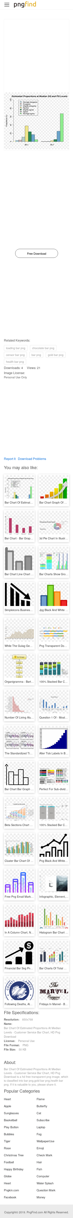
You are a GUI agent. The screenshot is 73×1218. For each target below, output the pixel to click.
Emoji (40, 1148)
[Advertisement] (36, 55)
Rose (7, 1148)
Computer (43, 1176)
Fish (39, 1169)
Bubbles (9, 1134)
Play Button (11, 1127)
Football (9, 1162)
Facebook (10, 1197)
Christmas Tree (14, 1155)
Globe (7, 1176)
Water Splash (45, 1183)
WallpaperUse (45, 1141)
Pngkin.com (11, 1190)
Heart (7, 1099)
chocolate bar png (43, 348)
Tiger (7, 1141)
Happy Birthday (14, 1169)
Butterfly (42, 1106)
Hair (39, 1162)
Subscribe (43, 1120)
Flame (41, 1099)
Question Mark (46, 1190)
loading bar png (15, 348)
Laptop (41, 1127)
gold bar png (55, 355)
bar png (36, 355)
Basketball (10, 1120)
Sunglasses (11, 1113)
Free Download (36, 253)
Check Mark (44, 1155)
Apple (7, 1106)
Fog (39, 1134)
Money (41, 1197)
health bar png (15, 362)
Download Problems (32, 458)
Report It (10, 458)
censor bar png (15, 355)
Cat (39, 1113)
